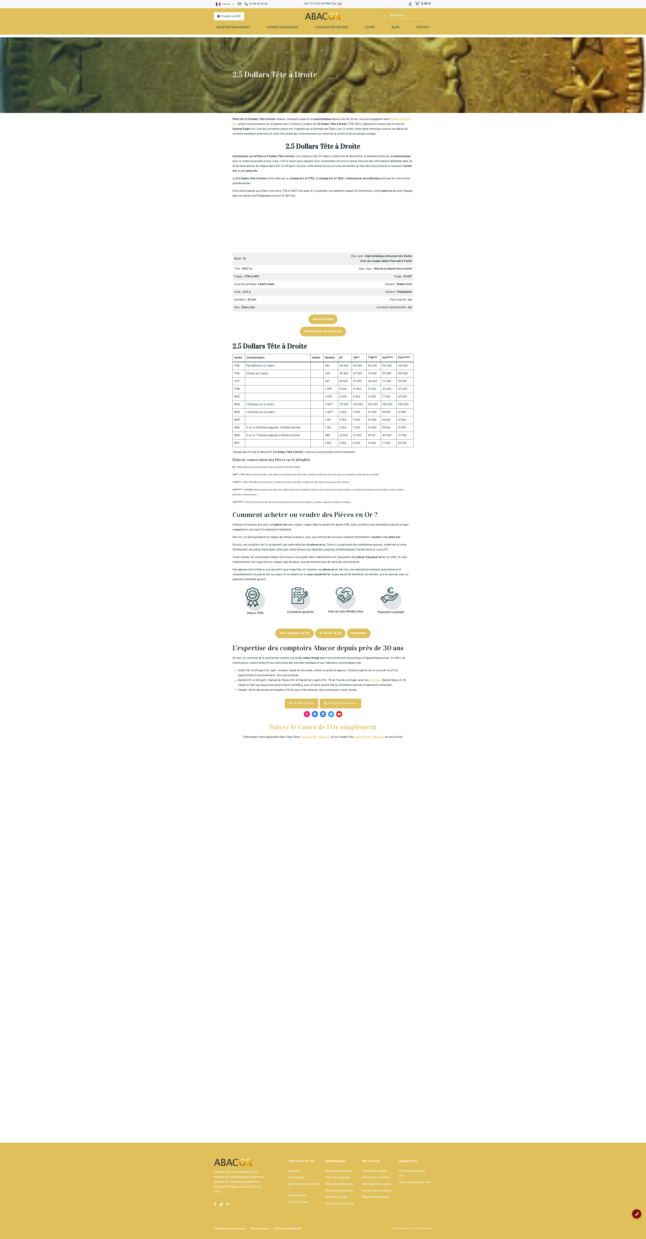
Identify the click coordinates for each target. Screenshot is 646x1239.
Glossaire (293, 1171)
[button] (236, 226)
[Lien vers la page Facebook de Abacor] (215, 1204)
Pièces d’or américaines (339, 1184)
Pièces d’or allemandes (339, 1190)
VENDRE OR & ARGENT (283, 27)
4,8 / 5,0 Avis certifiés (317, 3)
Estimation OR (297, 1195)
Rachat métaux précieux (377, 1190)
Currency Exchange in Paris (412, 1173)
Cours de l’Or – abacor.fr (369, 737)
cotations (375, 680)
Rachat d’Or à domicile (375, 1177)
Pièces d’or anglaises (337, 1177)
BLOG (395, 27)
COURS (370, 27)
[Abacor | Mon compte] (410, 4)
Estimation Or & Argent (376, 1184)
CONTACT (422, 27)
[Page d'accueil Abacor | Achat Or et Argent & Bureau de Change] (323, 16)
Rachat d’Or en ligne (374, 1171)
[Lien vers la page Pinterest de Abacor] (227, 1204)
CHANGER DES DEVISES (331, 27)
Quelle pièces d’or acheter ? (304, 1187)
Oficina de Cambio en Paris (415, 1182)
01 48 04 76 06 (304, 703)
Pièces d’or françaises (338, 1171)
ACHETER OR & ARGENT (233, 27)
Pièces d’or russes (336, 1197)
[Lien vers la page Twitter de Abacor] (221, 1204)
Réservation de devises (376, 1197)
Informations (296, 1177)
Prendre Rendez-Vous (342, 703)
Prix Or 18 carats (298, 1202)
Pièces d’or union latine (339, 1204)
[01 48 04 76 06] (636, 1213)
